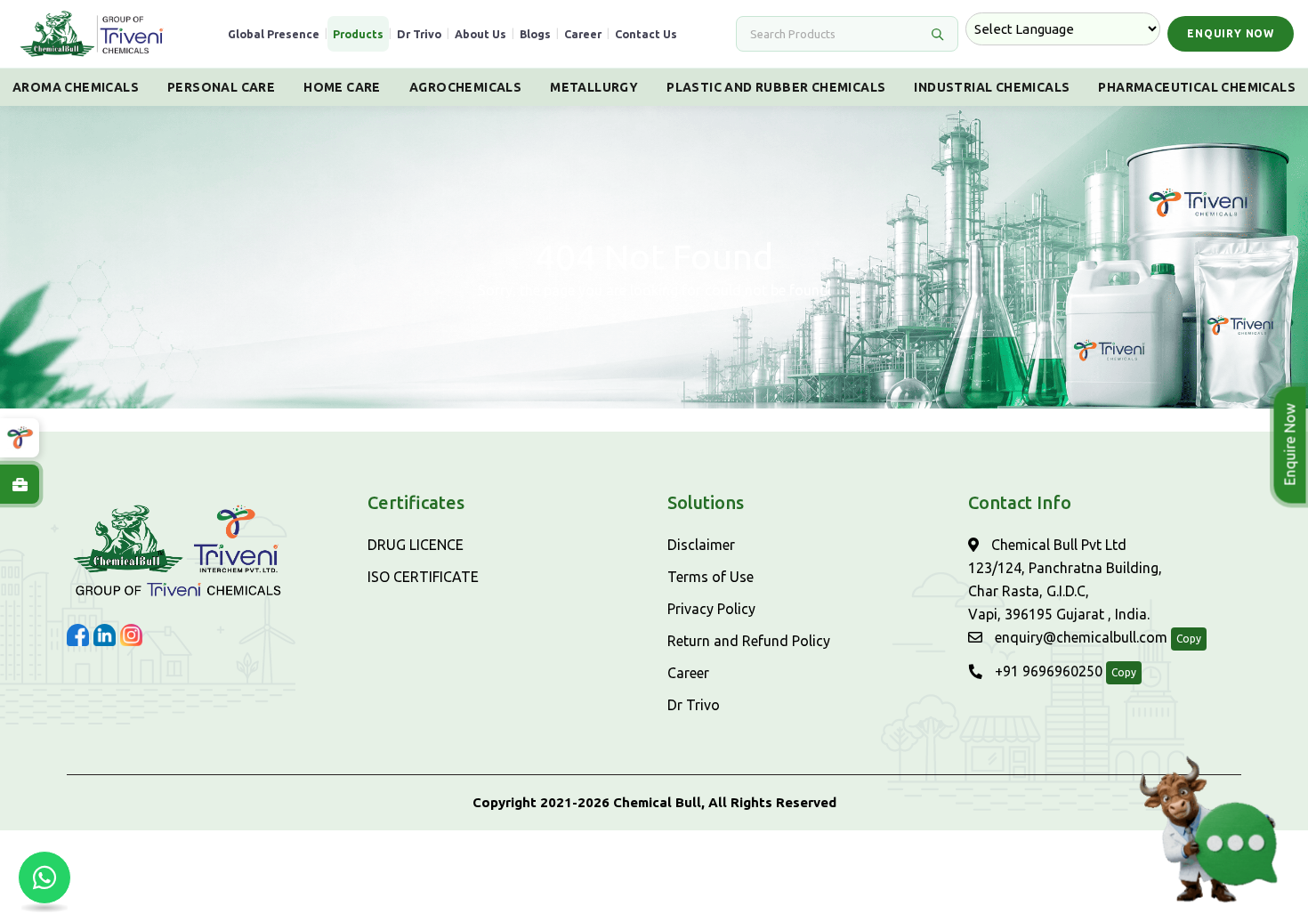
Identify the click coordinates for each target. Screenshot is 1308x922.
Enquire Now (1290, 445)
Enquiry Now (1230, 33)
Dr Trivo (419, 34)
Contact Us (646, 34)
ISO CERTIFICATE (423, 577)
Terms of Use (710, 577)
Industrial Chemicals (992, 87)
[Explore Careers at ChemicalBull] (19, 484)
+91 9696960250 (1046, 671)
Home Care (342, 87)
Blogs (535, 34)
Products (358, 34)
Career (583, 34)
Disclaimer (701, 545)
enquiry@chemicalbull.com (1079, 637)
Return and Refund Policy (748, 641)
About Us (480, 34)
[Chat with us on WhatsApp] (44, 877)
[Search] (937, 34)
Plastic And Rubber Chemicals (775, 87)
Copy (1188, 638)
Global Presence (273, 34)
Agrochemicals (465, 87)
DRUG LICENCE (415, 545)
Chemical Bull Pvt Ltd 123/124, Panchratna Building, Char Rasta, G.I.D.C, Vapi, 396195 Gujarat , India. (1065, 579)
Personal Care (221, 87)
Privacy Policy (711, 609)
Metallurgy (594, 87)
